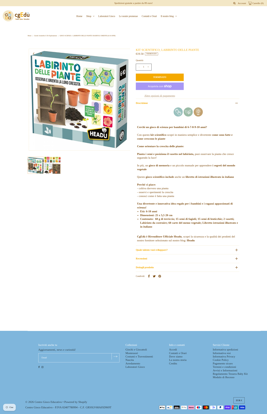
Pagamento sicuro (223, 363)
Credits (173, 363)
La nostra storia (177, 359)
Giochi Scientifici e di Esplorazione (45, 35)
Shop (88, 16)
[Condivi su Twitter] (154, 276)
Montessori (131, 353)
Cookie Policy (221, 359)
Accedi (173, 349)
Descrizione (142, 103)
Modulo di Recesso (223, 377)
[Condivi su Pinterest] (159, 276)
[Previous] (33, 53)
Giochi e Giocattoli (136, 349)
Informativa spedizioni (225, 349)
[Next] (41, 53)
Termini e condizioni (224, 366)
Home (79, 16)
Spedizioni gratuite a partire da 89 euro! (133, 3)
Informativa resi (222, 353)
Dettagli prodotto (145, 267)
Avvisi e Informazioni (225, 370)
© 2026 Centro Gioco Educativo (43, 401)
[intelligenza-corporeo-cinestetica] (178, 115)
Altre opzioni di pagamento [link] (159, 95)
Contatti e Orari (149, 16)
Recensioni (141, 258)
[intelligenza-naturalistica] (188, 115)
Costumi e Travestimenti (139, 356)
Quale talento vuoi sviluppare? (152, 250)
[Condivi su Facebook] (149, 276)
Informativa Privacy (224, 356)
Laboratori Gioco (106, 16)
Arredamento (132, 363)
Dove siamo (175, 356)
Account (242, 3)
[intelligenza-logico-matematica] (198, 115)
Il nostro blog (167, 16)
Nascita (129, 359)
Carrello (258, 3)
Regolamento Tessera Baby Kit (230, 373)
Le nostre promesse (128, 16)
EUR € (239, 400)
